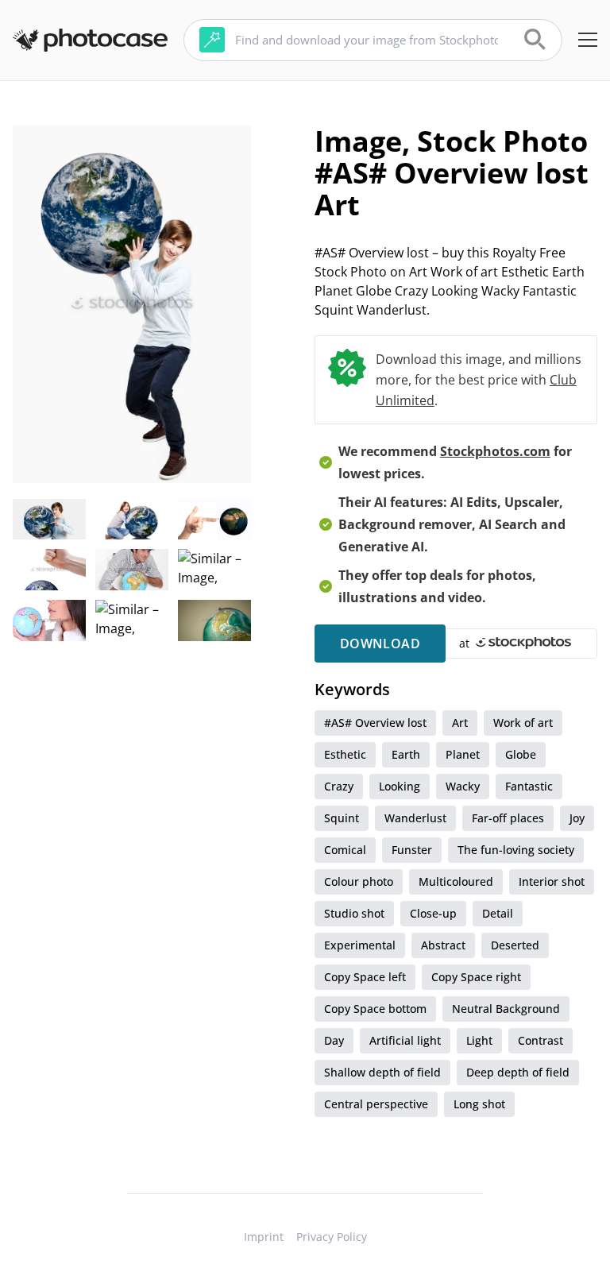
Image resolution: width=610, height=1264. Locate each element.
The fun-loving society (516, 849)
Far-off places (508, 817)
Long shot (479, 1103)
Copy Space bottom (375, 1008)
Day (334, 1040)
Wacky (463, 786)
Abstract (443, 945)
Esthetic (345, 754)
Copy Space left (365, 976)
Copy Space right (476, 976)
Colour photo (358, 881)
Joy (577, 817)
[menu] (587, 40)
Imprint (264, 1236)
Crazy (338, 786)
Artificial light (405, 1040)
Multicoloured (456, 881)
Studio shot (354, 913)
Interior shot (552, 881)
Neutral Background (506, 1008)
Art (460, 722)
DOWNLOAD (380, 643)
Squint (341, 817)
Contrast (540, 1040)
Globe (520, 754)
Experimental (360, 945)
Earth (406, 754)
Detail (497, 913)
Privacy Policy (331, 1236)
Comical (345, 849)
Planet (463, 754)
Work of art (523, 722)
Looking (399, 786)
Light (479, 1040)
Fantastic (529, 786)
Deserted (515, 945)
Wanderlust (415, 817)
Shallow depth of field (382, 1072)
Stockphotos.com (495, 451)
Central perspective (376, 1103)
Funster (412, 849)
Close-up (433, 913)
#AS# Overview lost (375, 722)
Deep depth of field (517, 1072)
